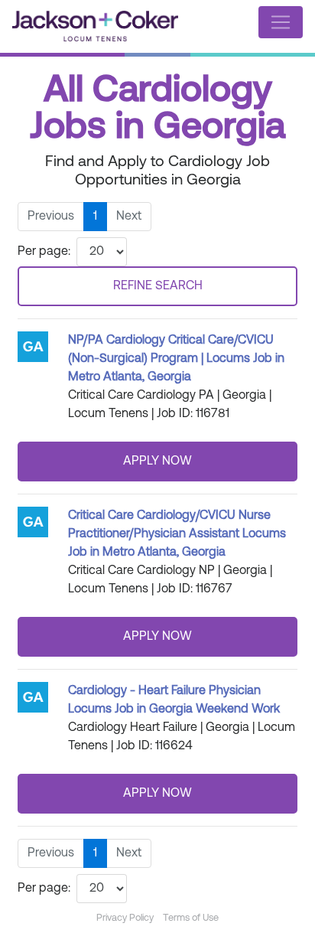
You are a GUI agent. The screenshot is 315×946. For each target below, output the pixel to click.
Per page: (44, 252)
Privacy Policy (125, 918)
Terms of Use (191, 918)
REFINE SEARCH (158, 286)
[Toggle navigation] (280, 22)
